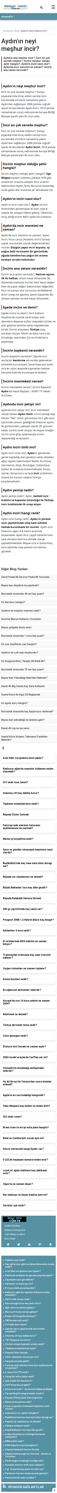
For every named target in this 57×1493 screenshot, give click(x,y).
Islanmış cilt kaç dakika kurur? (20, 1336)
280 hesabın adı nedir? (17, 1320)
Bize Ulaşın (10, 1238)
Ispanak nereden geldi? (17, 1361)
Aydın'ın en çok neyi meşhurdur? (19, 652)
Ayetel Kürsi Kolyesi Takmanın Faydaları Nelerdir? (24, 738)
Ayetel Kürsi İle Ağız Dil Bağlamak (20, 694)
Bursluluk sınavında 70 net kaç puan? (22, 669)
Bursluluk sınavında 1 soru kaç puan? (22, 635)
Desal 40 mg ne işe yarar (15, 728)
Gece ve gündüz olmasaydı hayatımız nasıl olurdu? (27, 1407)
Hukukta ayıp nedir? (15, 1260)
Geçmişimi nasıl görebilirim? (19, 1279)
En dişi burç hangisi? (13, 602)
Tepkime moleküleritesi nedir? (20, 1348)
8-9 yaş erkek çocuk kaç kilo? (20, 1288)
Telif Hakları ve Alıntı (14, 1234)
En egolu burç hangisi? (14, 703)
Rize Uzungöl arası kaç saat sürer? (23, 1303)
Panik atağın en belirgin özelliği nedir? (24, 1460)
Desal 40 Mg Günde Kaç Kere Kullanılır (23, 686)
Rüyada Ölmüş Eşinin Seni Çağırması (24, 1397)
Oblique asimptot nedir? (17, 1425)
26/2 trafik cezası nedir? (18, 1299)
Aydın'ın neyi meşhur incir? (34, 31)
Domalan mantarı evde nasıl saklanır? (24, 1465)
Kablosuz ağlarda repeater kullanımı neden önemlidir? (27, 1293)
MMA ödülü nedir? (14, 1441)
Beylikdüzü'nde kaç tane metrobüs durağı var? (29, 1417)
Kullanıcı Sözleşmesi (14, 1230)
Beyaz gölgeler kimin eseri (16, 627)
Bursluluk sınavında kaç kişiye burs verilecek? (27, 711)
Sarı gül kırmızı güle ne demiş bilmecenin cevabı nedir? (29, 1265)
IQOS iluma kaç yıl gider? (18, 1385)
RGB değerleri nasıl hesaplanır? (21, 1445)
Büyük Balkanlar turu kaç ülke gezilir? (24, 1430)
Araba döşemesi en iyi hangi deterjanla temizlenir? (25, 1435)
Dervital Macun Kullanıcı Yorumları (21, 619)
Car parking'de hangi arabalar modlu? (24, 1393)
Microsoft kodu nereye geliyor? (21, 1312)
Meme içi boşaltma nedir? (18, 1402)
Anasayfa (7, 16)
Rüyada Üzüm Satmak (16, 1352)
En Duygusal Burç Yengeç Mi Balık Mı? (23, 661)
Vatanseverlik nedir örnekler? (20, 1477)
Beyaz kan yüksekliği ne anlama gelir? (23, 719)
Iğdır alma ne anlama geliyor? (20, 1307)
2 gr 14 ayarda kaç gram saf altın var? (24, 1469)
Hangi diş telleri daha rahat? (20, 1376)
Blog (17, 31)
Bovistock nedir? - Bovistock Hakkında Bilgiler (29, 1389)
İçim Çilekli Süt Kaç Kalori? (19, 1381)
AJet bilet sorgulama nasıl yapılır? (23, 1271)
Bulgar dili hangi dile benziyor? (21, 1316)
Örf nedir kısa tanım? (16, 1324)
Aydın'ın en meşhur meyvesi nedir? (21, 610)
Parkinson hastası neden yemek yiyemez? (26, 1473)
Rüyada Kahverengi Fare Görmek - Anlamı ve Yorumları (28, 1455)
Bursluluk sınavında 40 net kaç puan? (22, 593)
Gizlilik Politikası (12, 1226)
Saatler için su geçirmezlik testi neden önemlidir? (25, 1330)
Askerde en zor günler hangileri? (22, 1413)
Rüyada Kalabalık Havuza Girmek (22, 1449)
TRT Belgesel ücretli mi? (18, 1340)
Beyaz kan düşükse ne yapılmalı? (20, 585)
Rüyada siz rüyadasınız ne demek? (23, 1421)
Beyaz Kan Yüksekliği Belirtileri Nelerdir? (24, 677)
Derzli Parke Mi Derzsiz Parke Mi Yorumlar (25, 577)
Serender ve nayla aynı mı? (19, 1284)
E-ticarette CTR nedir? (17, 1372)
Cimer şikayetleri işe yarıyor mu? (22, 1357)
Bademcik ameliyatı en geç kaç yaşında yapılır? (29, 1275)
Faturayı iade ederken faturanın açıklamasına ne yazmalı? (28, 1366)
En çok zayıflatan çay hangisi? (19, 644)
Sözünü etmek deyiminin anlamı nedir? (25, 1344)
